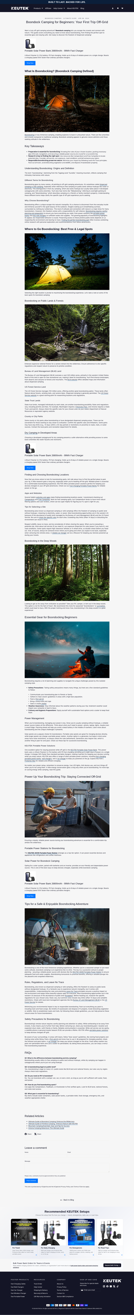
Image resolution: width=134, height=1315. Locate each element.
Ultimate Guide (70, 18)
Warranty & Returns (41, 1293)
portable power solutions (99, 1030)
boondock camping (53, 18)
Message (27, 1161)
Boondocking (29, 134)
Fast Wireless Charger (18, 1293)
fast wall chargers (39, 215)
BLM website (72, 379)
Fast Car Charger (17, 1290)
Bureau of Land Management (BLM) (86, 1000)
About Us (60, 1283)
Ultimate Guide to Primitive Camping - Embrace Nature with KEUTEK (53, 1123)
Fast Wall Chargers (17, 1287)
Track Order (38, 1283)
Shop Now (30, 63)
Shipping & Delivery (41, 1290)
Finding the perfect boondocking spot (75, 219)
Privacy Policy (65, 1186)
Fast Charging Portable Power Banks (83, 485)
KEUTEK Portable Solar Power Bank (84, 750)
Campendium (30, 499)
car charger (61, 758)
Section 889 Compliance (65, 1296)
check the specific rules (47, 517)
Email (69, 1152)
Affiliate (48, 8)
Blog (82, 8)
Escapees (68, 995)
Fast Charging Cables (18, 1283)
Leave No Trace (72, 991)
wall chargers (47, 758)
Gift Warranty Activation (42, 1296)
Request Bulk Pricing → (112, 1265)
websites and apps (43, 497)
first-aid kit (40, 699)
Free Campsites (44, 499)
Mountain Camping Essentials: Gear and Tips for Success (49, 1126)
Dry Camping (31, 432)
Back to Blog (68, 1200)
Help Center (58, 8)
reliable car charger (59, 533)
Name (26, 1152)
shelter (44, 703)
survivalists (101, 605)
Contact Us (61, 1293)
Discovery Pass (81, 406)
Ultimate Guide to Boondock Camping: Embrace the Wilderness (51, 1121)
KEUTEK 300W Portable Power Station (87, 972)
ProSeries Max (30, 760)
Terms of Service (79, 1186)
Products (37, 8)
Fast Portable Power (18, 1296)
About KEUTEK (72, 8)
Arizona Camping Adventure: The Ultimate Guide (46, 1128)
